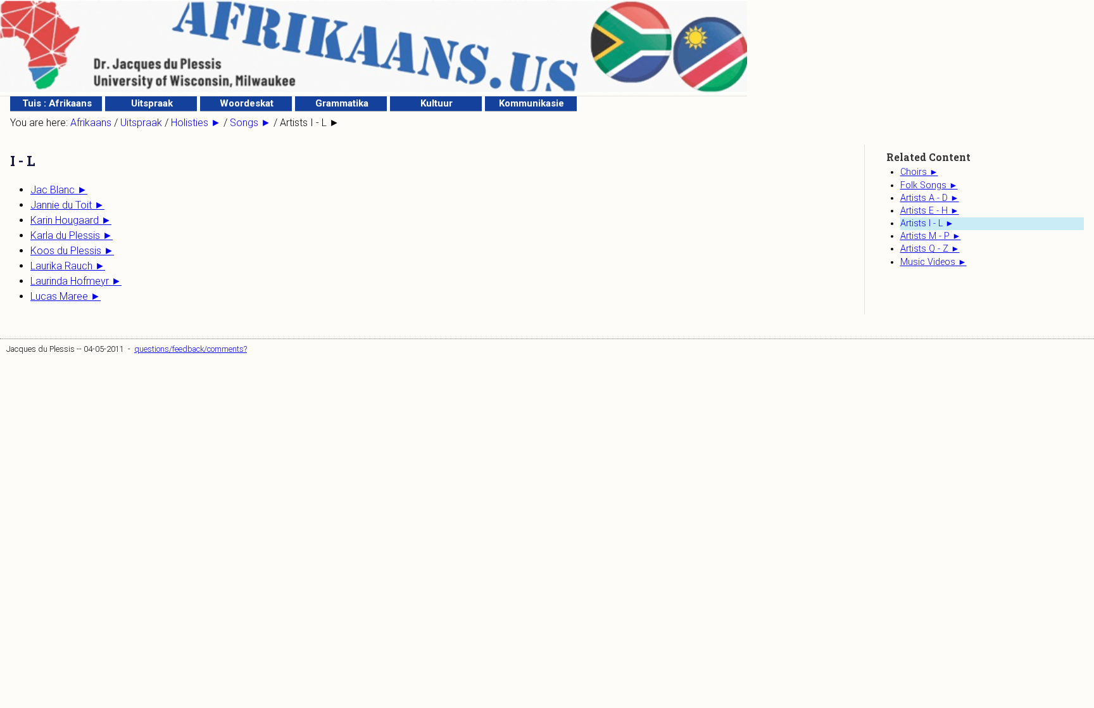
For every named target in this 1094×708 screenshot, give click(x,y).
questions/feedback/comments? (190, 349)
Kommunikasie (531, 103)
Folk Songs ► (929, 185)
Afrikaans (90, 123)
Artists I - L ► (927, 223)
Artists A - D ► (929, 198)
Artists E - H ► (929, 210)
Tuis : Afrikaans (57, 103)
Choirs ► (919, 172)
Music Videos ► (933, 262)
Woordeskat (247, 103)
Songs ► (250, 123)
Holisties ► (196, 123)
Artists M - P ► (930, 236)
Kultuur (436, 103)
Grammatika (341, 103)
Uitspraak (152, 103)
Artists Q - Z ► (930, 248)
